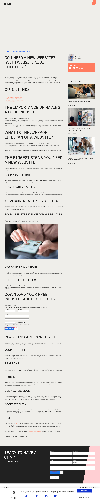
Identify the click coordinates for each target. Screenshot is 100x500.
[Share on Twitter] (74, 68)
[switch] (37, 496)
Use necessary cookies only (84, 497)
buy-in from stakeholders (52, 430)
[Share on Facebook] (77, 68)
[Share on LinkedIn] (70, 68)
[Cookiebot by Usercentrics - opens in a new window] (13, 498)
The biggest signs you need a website (13, 98)
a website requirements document (34, 431)
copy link (81, 68)
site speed (17, 423)
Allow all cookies (84, 490)
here (24, 358)
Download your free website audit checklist (14, 100)
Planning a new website (10, 101)
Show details (61, 496)
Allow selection (84, 493)
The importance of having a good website (14, 95)
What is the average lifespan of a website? (14, 97)
